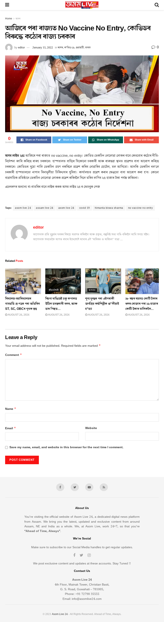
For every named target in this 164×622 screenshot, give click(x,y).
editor (21, 47)
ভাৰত (88, 47)
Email (10, 428)
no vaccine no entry (140, 208)
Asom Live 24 (60, 614)
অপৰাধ (92, 290)
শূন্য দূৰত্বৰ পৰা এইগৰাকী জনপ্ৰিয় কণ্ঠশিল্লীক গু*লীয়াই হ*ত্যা (102, 303)
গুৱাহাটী (80, 47)
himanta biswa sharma (109, 208)
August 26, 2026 (18, 315)
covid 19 (84, 208)
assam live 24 (44, 208)
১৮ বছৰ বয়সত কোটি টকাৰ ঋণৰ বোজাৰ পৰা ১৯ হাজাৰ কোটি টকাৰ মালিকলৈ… (141, 303)
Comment (13, 355)
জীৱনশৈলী (54, 290)
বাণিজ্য (132, 290)
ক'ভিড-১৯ (69, 47)
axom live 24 (66, 208)
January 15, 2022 (42, 47)
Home (8, 18)
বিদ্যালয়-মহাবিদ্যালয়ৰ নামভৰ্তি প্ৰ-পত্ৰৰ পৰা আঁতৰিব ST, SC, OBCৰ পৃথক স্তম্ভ (22, 303)
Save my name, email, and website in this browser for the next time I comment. (66, 447)
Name (10, 409)
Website (91, 428)
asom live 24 (23, 208)
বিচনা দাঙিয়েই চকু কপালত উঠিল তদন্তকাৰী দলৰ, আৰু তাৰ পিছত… (61, 303)
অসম (18, 18)
